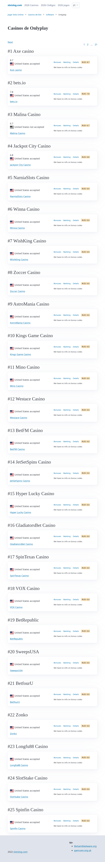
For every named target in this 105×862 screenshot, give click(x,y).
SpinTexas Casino (19, 575)
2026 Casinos (31, 5)
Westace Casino (18, 417)
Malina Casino (17, 133)
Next (10, 42)
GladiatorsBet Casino (21, 544)
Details (76, 62)
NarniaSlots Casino (20, 196)
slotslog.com (20, 851)
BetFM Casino (17, 449)
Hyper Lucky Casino (20, 512)
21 (96, 44)
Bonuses (57, 62)
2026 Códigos (48, 5)
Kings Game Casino (20, 354)
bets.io (13, 101)
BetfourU (15, 702)
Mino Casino (16, 386)
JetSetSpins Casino (20, 480)
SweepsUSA (16, 670)
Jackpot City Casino (20, 164)
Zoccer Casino (17, 291)
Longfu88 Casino (19, 765)
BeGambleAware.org (85, 846)
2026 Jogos (64, 5)
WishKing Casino (19, 259)
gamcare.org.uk (82, 850)
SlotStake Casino (19, 796)
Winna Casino (17, 228)
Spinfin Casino (17, 828)
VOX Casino (16, 607)
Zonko (13, 733)
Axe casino (16, 70)
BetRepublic (16, 638)
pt (74, 5)
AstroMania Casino (20, 322)
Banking (67, 62)
